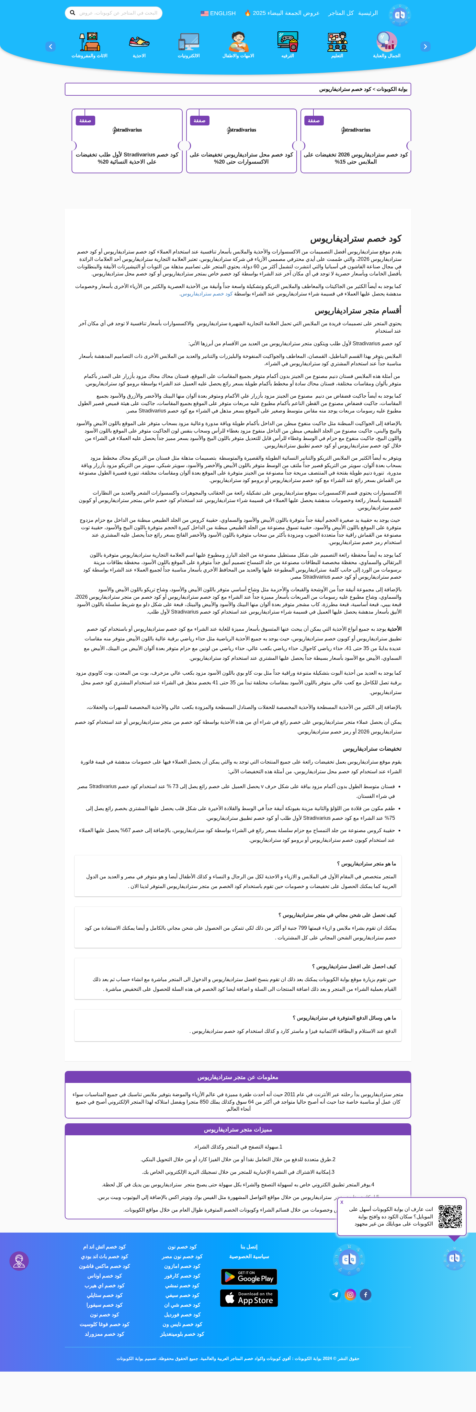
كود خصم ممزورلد (104, 1334)
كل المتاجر (341, 13)
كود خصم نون (182, 1246)
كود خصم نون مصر (182, 1256)
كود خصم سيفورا (104, 1305)
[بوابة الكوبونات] (400, 14)
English (222, 13)
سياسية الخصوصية (249, 1256)
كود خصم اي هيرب (105, 1285)
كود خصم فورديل (182, 1314)
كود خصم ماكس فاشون (104, 1266)
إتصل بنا (249, 1246)
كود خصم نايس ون (182, 1324)
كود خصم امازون (182, 1266)
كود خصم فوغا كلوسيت (105, 1324)
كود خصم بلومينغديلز (182, 1334)
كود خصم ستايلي (105, 1295)
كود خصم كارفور (182, 1275)
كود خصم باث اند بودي (104, 1256)
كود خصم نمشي (182, 1285)
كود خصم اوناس (104, 1275)
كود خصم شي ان (182, 1305)
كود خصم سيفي (182, 1295)
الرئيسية (368, 13)
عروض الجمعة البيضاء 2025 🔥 (282, 13)
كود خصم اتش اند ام (104, 1246)
